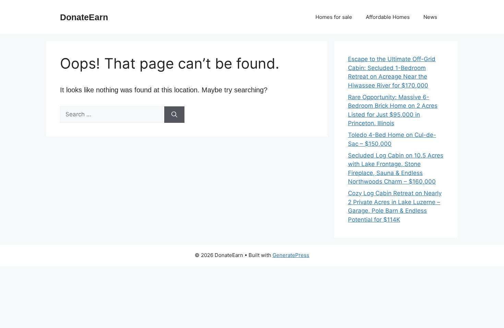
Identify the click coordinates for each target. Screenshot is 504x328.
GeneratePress (291, 255)
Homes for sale (333, 17)
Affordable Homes (388, 17)
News (430, 17)
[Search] (174, 114)
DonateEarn (84, 17)
